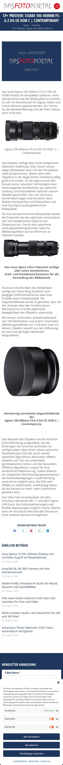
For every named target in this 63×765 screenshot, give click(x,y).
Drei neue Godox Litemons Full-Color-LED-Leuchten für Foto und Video (29, 599)
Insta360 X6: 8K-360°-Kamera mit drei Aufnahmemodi (26, 570)
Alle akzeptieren (31, 736)
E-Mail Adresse (13, 672)
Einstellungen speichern (31, 753)
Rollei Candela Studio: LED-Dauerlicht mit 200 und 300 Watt (31, 614)
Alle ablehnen (31, 745)
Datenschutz (33, 761)
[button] (58, 682)
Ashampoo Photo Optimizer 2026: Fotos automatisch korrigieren (27, 629)
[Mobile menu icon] (57, 6)
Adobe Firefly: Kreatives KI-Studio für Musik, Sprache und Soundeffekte (30, 585)
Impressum (45, 761)
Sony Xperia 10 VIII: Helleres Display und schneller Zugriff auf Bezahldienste (28, 555)
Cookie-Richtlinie (20, 761)
